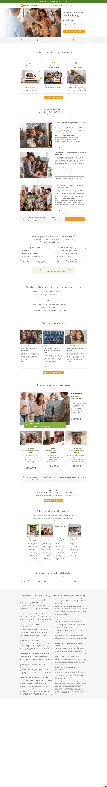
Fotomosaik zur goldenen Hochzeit (26, 580)
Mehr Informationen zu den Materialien (71, 477)
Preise (62, 5)
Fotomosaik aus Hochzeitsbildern (42, 580)
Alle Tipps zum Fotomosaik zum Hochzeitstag (68, 178)
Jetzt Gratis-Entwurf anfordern (52, 372)
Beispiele (67, 5)
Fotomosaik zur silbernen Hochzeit (78, 580)
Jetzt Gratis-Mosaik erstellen (53, 97)
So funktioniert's (56, 5)
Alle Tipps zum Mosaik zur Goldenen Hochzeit (68, 210)
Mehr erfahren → (47, 562)
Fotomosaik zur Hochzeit (61, 580)
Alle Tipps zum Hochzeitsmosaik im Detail (67, 147)
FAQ (71, 5)
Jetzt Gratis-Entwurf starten (73, 31)
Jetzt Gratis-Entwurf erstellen (74, 219)
